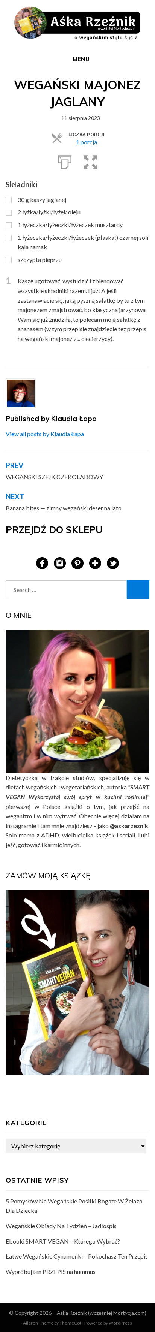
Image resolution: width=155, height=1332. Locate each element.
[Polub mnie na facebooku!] (42, 562)
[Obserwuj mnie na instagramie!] (60, 562)
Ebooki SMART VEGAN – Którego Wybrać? (63, 1241)
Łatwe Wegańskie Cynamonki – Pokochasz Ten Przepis (77, 1256)
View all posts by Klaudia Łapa (45, 433)
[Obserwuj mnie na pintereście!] (77, 562)
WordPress (120, 1323)
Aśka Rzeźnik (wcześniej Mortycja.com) (101, 1313)
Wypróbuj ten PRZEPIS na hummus (51, 1271)
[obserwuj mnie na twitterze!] (113, 562)
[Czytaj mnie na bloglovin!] (95, 562)
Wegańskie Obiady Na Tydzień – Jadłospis (61, 1225)
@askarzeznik (129, 825)
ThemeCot (70, 1323)
